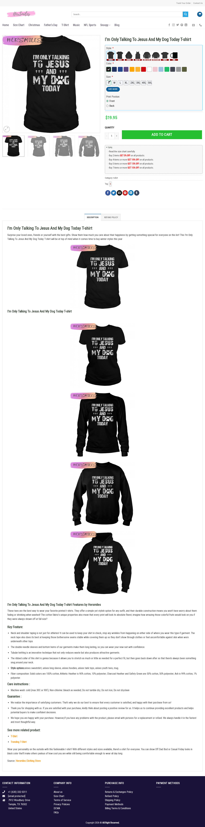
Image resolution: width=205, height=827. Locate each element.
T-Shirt (65, 25)
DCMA (57, 808)
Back (111, 105)
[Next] (94, 84)
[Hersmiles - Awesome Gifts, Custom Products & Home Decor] (34, 14)
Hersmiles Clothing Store (28, 760)
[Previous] (8, 84)
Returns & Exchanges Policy (119, 791)
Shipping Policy (112, 800)
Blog (117, 25)
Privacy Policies (62, 804)
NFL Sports (90, 25)
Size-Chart (59, 796)
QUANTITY (110, 127)
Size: (109, 76)
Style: (110, 48)
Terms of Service (62, 800)
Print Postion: (113, 96)
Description (93, 217)
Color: (110, 63)
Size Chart (18, 25)
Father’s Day (50, 25)
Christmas (34, 25)
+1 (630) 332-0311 (17, 791)
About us (58, 791)
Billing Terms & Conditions (118, 808)
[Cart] (199, 14)
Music (76, 25)
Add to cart (162, 135)
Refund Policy (111, 217)
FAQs (56, 812)
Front (112, 101)
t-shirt (115, 178)
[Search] (185, 14)
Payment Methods (114, 804)
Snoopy (104, 25)
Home (5, 25)
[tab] (92, 217)
